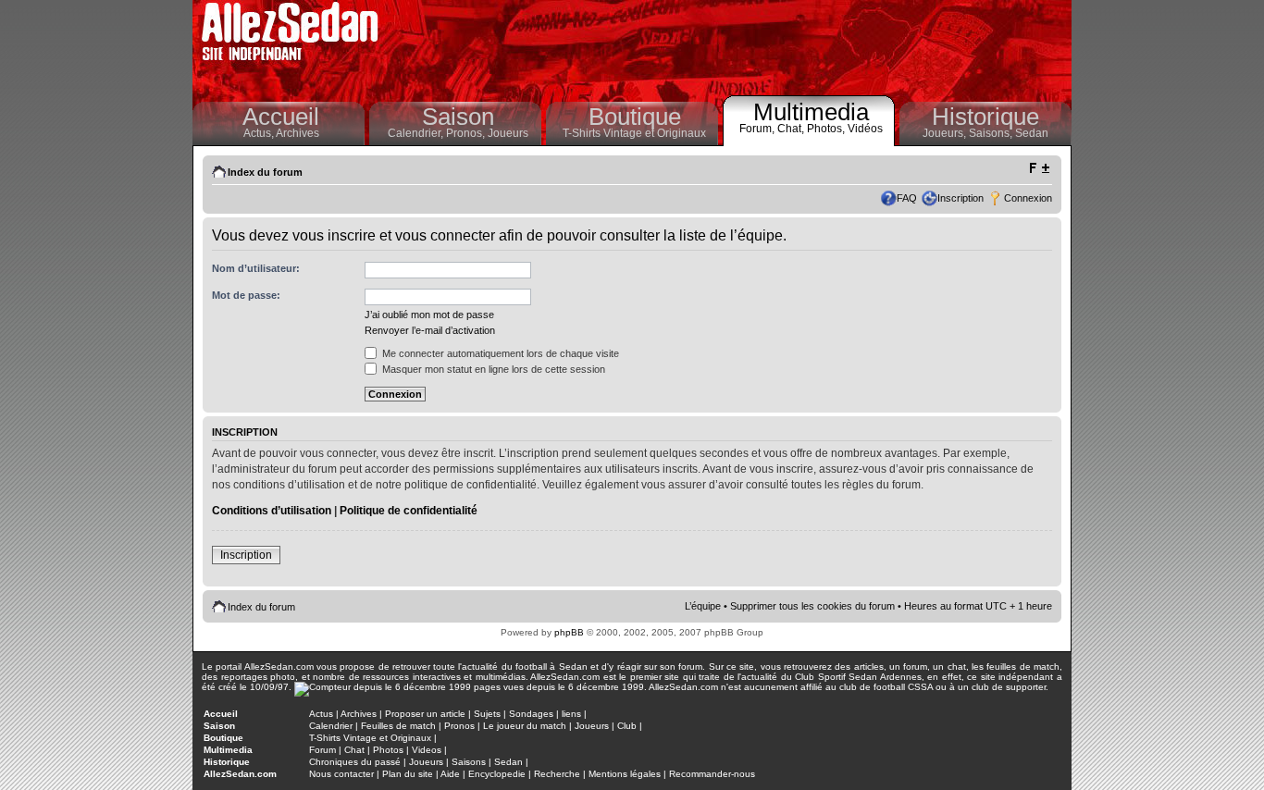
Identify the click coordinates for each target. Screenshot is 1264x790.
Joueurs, (946, 133)
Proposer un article (425, 714)
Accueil (280, 116)
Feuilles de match (398, 726)
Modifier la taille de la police (1038, 168)
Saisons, (992, 133)
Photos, (827, 128)
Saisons (469, 762)
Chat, (792, 128)
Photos (388, 750)
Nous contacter (341, 774)
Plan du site (407, 774)
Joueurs (508, 133)
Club (627, 726)
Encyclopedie (497, 774)
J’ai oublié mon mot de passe (429, 314)
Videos (426, 750)
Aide (450, 774)
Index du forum (265, 172)
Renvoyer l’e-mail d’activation (430, 330)
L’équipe (703, 605)
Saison (458, 116)
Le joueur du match (524, 726)
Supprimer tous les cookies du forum (812, 605)
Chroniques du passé (355, 762)
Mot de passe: (246, 295)
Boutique (635, 116)
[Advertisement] (730, 46)
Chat (354, 750)
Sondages (531, 714)
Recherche (557, 774)
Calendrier (331, 726)
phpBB (569, 632)
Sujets (487, 714)
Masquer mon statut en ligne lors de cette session (492, 369)
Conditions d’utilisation (271, 510)
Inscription (960, 198)
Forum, (758, 128)
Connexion (1028, 198)
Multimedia (811, 112)
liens (571, 714)
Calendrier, (417, 133)
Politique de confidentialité (408, 510)
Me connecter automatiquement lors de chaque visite (499, 353)
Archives (297, 133)
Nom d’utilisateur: (256, 268)
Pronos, (467, 133)
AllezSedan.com (240, 774)
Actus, (259, 133)
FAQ (907, 198)
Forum (322, 750)
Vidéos (865, 128)
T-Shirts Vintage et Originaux (634, 133)
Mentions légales (625, 774)
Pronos (459, 726)
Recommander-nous (712, 774)
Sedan (1031, 133)
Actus (321, 714)
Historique (985, 116)
